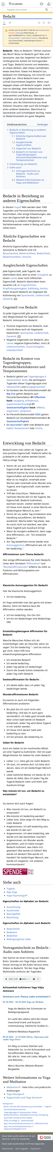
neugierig (19, 400)
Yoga (17, 207)
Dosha (38, 428)
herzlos (44, 288)
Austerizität (13, 910)
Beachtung (12, 917)
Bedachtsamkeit (12, 256)
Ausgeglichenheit (35, 386)
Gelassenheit (14, 386)
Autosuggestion (15, 545)
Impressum (35, 1148)
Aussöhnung (13, 907)
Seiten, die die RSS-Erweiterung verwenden (22, 1106)
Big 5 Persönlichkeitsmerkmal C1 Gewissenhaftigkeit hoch (19, 1127)
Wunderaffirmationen (15, 566)
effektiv (41, 407)
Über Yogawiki (21, 1148)
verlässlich (25, 410)
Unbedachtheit (15, 350)
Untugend (42, 274)
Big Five (11, 393)
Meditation (13, 1087)
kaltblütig (33, 288)
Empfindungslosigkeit (15, 288)
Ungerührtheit (28, 285)
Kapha (10, 428)
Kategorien (8, 1103)
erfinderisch (31, 400)
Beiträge (19, 33)
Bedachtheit (43, 253)
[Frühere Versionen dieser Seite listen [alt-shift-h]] (44, 22)
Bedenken (12, 935)
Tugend (11, 888)
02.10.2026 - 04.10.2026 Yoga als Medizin (23, 1002)
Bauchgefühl (13, 913)
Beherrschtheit (27, 253)
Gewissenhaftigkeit (18, 407)
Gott (16, 761)
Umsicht (26, 256)
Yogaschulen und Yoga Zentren (23, 1097)
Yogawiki (16, 3)
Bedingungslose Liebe (19, 939)
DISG (38, 414)
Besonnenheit (10, 253)
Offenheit (39, 397)
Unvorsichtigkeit (35, 346)
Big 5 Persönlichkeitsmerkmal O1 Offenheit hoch (26, 1123)
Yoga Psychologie (16, 895)
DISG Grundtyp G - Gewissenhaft (18, 1120)
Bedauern (12, 932)
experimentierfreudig (18, 404)
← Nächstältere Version (28, 38)
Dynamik (7, 298)
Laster (13, 278)
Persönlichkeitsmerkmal (15, 1109)
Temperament (21, 428)
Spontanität (27, 295)
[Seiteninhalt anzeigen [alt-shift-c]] (4, 22)
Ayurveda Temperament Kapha (18, 1117)
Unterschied (13, 38)
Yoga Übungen (15, 1094)
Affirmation (33, 563)
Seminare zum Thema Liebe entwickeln (25, 996)
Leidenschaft (42, 295)
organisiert (13, 410)
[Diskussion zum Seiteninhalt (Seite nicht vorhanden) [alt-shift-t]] (10, 22)
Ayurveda (15, 424)
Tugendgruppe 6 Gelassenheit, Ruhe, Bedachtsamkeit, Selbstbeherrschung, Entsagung (26, 1113)
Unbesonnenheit (16, 346)
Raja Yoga (12, 892)
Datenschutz (7, 1148)
